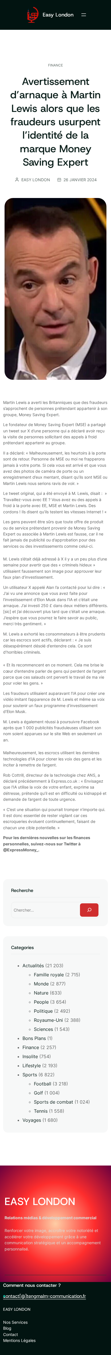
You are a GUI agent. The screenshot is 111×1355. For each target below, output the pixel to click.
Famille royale (49, 974)
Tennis (41, 1111)
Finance (55, 65)
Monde (41, 984)
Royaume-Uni (48, 1020)
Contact (10, 1334)
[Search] (89, 910)
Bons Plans (34, 1038)
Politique (43, 1011)
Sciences (43, 1029)
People (41, 1002)
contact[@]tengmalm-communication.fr (44, 1296)
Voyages (31, 1120)
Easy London (58, 14)
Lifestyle (31, 1065)
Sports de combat (53, 1102)
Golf (38, 1093)
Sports (29, 1074)
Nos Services (15, 1322)
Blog (7, 1328)
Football (42, 1084)
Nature (41, 993)
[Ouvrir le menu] (83, 14)
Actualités (33, 965)
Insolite (30, 1056)
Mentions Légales (19, 1340)
